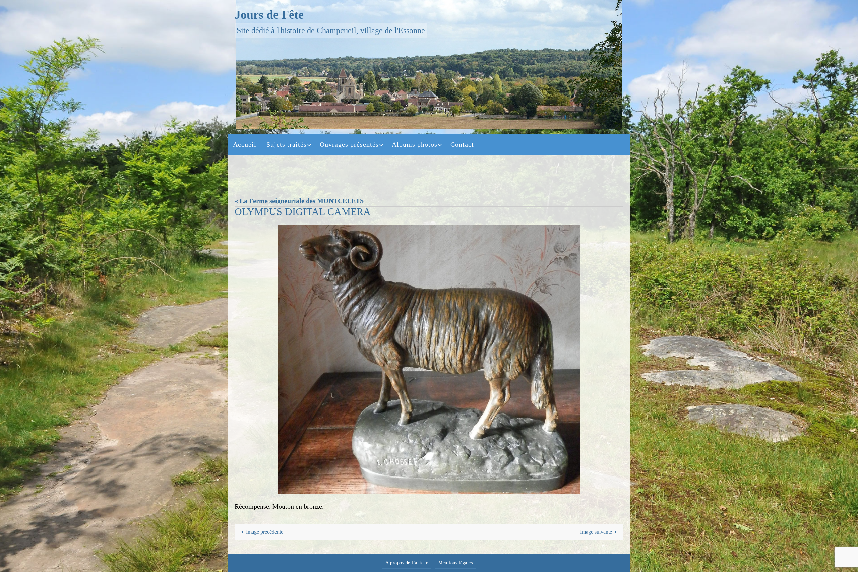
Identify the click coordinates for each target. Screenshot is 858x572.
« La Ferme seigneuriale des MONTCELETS (299, 200)
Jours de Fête (269, 14)
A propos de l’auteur (406, 562)
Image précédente (264, 532)
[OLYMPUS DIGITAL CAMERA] (429, 359)
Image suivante (596, 532)
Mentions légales (455, 562)
